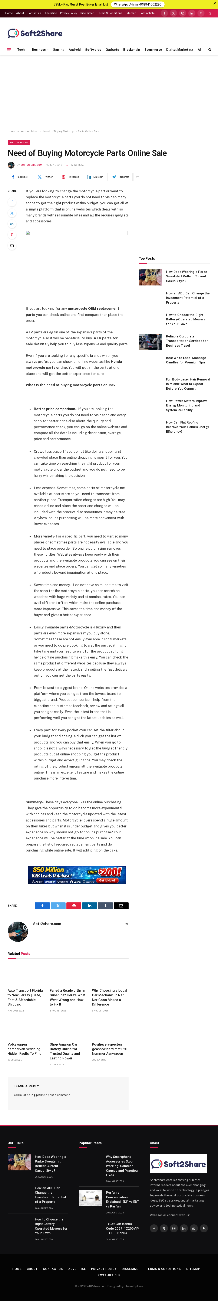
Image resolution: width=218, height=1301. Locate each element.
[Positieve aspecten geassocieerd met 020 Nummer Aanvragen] (110, 1028)
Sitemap (131, 13)
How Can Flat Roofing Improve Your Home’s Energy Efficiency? (187, 427)
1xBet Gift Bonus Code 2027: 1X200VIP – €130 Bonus (122, 1228)
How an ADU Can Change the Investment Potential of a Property (188, 297)
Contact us (34, 13)
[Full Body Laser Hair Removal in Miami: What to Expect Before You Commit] (150, 385)
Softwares (93, 49)
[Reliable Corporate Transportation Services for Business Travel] (150, 342)
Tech (21, 49)
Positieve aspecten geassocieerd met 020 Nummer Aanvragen (109, 1049)
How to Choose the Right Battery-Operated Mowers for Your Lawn (185, 319)
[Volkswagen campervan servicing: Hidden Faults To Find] (26, 1028)
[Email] (12, 245)
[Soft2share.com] (35, 33)
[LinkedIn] (12, 224)
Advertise (50, 13)
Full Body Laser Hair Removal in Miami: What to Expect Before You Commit (188, 383)
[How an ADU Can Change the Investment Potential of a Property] (150, 299)
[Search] (210, 50)
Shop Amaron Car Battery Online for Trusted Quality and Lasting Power (65, 1051)
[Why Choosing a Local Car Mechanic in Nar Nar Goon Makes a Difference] (110, 974)
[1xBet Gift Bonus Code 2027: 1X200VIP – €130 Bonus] (90, 1229)
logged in (37, 1095)
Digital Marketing (179, 49)
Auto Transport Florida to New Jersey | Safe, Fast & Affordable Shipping (25, 997)
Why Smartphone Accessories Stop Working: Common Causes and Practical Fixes (122, 1166)
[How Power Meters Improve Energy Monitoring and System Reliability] (150, 406)
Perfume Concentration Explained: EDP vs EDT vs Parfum (122, 1199)
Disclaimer (87, 13)
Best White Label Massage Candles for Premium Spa (186, 360)
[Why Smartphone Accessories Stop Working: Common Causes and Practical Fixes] (90, 1162)
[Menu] (9, 49)
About (20, 13)
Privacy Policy (68, 13)
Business (39, 49)
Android (75, 49)
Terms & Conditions (109, 13)
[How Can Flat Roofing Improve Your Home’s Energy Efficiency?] (150, 428)
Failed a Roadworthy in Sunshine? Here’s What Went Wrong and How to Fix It (67, 997)
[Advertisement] (109, 92)
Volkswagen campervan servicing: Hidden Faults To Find (24, 1049)
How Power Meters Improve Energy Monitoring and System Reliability (187, 405)
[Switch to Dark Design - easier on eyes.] (210, 13)
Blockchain (131, 49)
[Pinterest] (12, 235)
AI (199, 49)
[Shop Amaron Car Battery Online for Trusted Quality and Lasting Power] (68, 1028)
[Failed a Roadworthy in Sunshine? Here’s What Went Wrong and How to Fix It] (68, 974)
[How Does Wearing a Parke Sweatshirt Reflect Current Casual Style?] (150, 277)
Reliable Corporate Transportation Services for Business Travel (187, 340)
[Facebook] (12, 202)
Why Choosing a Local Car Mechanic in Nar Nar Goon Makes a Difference (109, 997)
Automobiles (18, 142)
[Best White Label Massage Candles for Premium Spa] (150, 363)
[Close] (215, 3)
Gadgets (112, 49)
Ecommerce (153, 49)
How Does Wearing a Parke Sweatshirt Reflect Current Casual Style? (186, 276)
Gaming (59, 49)
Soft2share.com (31, 165)
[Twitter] (12, 213)
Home (9, 13)
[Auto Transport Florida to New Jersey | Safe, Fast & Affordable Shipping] (26, 974)
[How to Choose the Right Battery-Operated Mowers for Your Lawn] (150, 320)
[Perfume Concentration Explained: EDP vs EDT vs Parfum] (90, 1198)
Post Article (147, 13)
